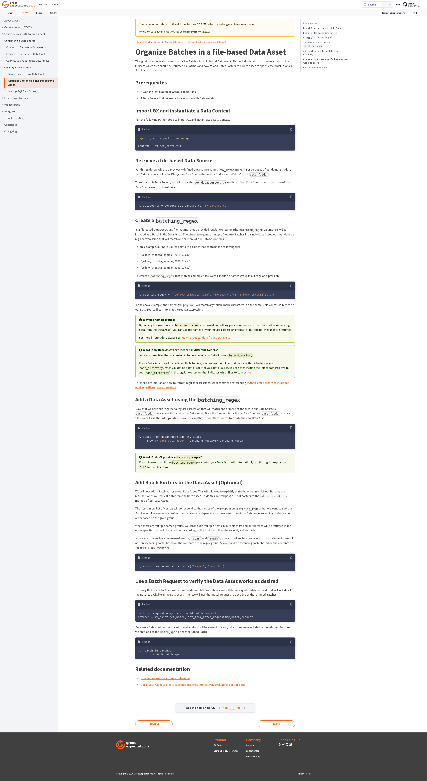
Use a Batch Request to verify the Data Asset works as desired (325, 61)
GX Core (24, 12)
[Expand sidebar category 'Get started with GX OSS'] (2, 27)
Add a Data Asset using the (316, 44)
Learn (39, 12)
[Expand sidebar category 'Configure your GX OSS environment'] (2, 34)
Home (9, 12)
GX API (53, 12)
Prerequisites (310, 23)
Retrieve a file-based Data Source (320, 32)
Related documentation (315, 67)
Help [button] (415, 12)
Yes (225, 707)
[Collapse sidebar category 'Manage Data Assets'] (4, 67)
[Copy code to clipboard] (291, 129)
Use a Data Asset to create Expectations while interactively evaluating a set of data (193, 685)
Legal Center (252, 750)
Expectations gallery (393, 12)
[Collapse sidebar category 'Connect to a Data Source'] (2, 41)
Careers (250, 745)
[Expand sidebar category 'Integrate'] (2, 111)
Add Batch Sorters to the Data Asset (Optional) (321, 52)
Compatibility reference (226, 750)
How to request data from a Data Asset (207, 337)
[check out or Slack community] (280, 745)
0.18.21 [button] (52, 4)
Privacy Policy (253, 756)
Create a (317, 37)
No (239, 707)
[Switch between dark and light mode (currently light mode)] (398, 4)
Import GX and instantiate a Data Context (323, 28)
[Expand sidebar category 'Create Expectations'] (2, 98)
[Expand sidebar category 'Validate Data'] (2, 105)
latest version (192, 31)
